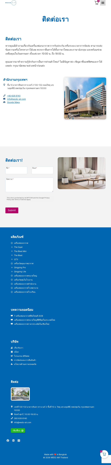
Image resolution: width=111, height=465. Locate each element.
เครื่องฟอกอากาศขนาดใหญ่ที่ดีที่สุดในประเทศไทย (34, 320)
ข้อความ (9, 179)
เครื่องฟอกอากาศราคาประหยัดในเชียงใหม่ (31, 324)
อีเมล (34, 168)
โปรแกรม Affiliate (21, 356)
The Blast (18, 255)
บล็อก (16, 352)
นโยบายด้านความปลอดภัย (25, 364)
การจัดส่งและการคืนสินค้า (25, 360)
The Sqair (18, 247)
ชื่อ (7, 168)
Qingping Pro (20, 267)
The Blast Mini (20, 251)
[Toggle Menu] (103, 3)
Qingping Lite (20, 271)
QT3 (16, 259)
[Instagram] (18, 440)
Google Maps (13, 102)
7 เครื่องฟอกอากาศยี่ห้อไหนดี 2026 (28, 316)
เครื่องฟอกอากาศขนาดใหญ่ (25, 276)
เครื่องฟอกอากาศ (21, 243)
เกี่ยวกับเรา (18, 348)
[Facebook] (7, 440)
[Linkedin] (13, 440)
